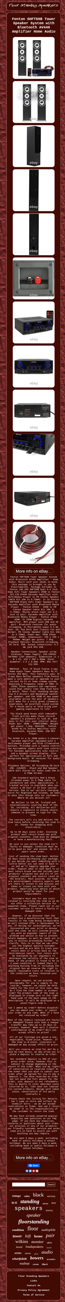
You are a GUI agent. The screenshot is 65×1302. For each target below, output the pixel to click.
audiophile (48, 1230)
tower (17, 1236)
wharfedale (19, 1258)
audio (47, 1252)
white (27, 1196)
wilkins (21, 1241)
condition (18, 1230)
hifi (28, 1236)
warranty (51, 1196)
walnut (25, 1263)
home (38, 1236)
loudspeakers (34, 1246)
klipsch (45, 1264)
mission (45, 1203)
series (18, 1253)
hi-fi (14, 1202)
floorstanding (33, 1222)
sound (49, 1248)
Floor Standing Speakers (33, 1276)
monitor (37, 1242)
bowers (37, 1257)
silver (49, 1242)
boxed (19, 1247)
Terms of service (33, 1295)
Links (33, 1281)
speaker (33, 1215)
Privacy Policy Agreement (34, 1290)
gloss (36, 1254)
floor (32, 1228)
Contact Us (33, 1285)
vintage (16, 1195)
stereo (28, 1253)
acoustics (51, 1259)
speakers (28, 1208)
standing (29, 1201)
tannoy (49, 1210)
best (54, 1202)
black (38, 1194)
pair (50, 1235)
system (36, 1264)
